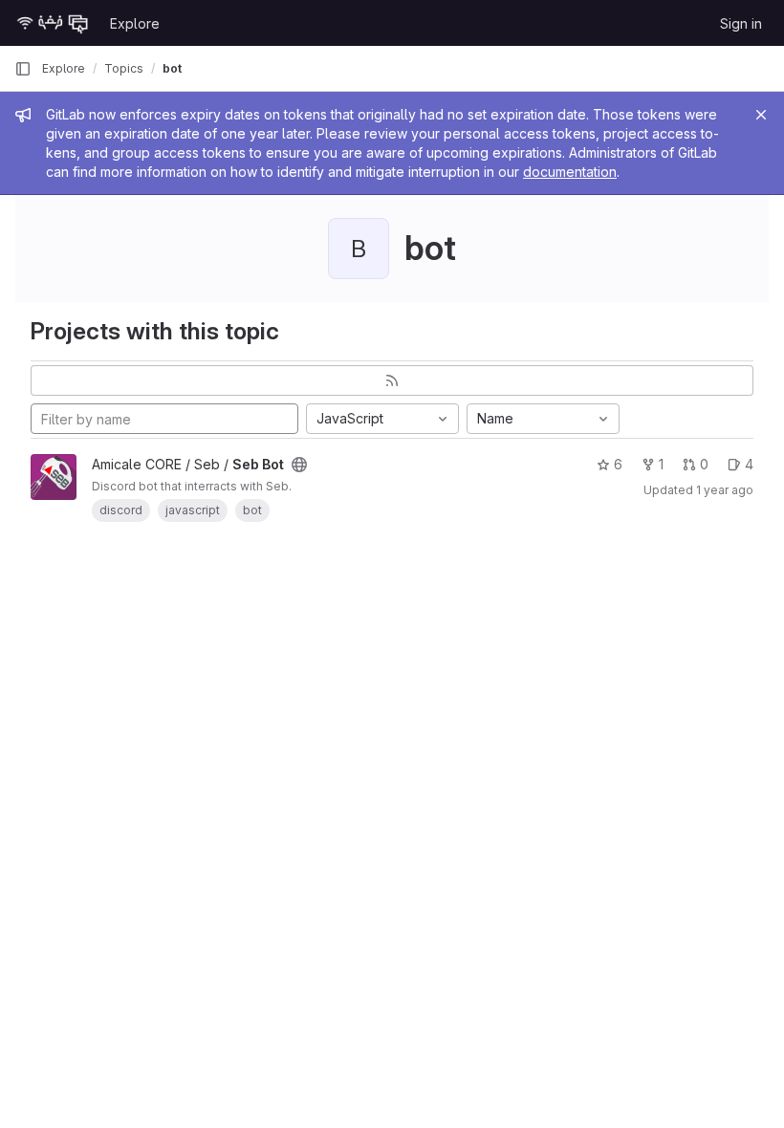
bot (172, 68)
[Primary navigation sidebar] (23, 69)
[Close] (761, 114)
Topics (123, 68)
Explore (135, 23)
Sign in (741, 23)
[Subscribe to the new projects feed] (392, 380)
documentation (570, 171)
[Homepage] (53, 23)
